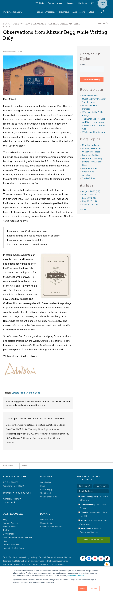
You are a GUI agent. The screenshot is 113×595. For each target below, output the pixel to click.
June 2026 (89, 198)
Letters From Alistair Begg (26, 392)
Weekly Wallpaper (91, 151)
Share (102, 23)
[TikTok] (107, 558)
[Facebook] (89, 558)
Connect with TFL (11, 544)
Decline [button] (94, 588)
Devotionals (8, 533)
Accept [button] (82, 588)
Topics (6, 530)
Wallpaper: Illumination (93, 132)
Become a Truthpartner (50, 526)
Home (24, 465)
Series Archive (9, 526)
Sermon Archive (10, 523)
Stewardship (46, 523)
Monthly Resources (91, 148)
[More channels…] (107, 564)
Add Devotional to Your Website (17, 537)
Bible (5, 541)
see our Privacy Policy (75, 575)
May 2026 (89, 201)
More (82, 11)
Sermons (64, 11)
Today (40, 11)
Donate (70, 3)
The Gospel (45, 493)
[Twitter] (83, 558)
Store (91, 11)
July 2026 (89, 194)
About (59, 3)
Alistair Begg (46, 489)
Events (51, 3)
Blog (74, 11)
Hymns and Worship (92, 158)
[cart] (92, 3)
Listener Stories (89, 168)
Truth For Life (12, 12)
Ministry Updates (90, 145)
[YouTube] (95, 558)
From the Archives (91, 155)
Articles (86, 175)
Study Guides (88, 178)
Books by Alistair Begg (13, 548)
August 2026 (91, 191)
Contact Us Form (11, 498)
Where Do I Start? (48, 496)
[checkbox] (93, 514)
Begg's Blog (88, 171)
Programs (50, 11)
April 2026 (90, 204)
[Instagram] (101, 558)
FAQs (42, 486)
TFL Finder (40, 3)
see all (83, 209)
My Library (82, 3)
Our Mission (45, 482)
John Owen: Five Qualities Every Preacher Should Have (94, 99)
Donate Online (46, 519)
